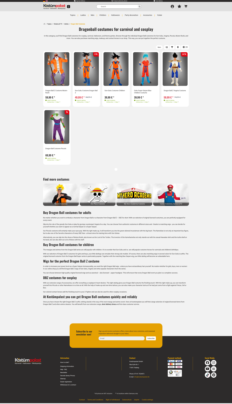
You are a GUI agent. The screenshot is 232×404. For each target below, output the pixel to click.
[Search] (140, 7)
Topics (49, 24)
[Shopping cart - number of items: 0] (186, 6)
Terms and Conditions (95, 400)
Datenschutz (126, 400)
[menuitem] (44, 1)
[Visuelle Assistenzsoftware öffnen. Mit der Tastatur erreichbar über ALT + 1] (67, 6)
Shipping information (67, 366)
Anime (66, 24)
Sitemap (63, 379)
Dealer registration (66, 382)
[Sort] (177, 47)
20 (186, 47)
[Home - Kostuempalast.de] (28, 361)
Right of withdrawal (113, 400)
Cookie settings (147, 400)
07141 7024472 (139, 374)
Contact (82, 400)
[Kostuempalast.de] (54, 6)
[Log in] (172, 6)
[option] (56, 69)
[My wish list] (179, 6)
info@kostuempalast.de (141, 377)
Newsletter (63, 372)
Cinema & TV (58, 24)
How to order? (64, 362)
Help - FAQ (63, 369)
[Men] (159, 47)
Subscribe (151, 338)
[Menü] (181, 371)
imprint (136, 400)
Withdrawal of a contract (68, 385)
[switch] (177, 375)
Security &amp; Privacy (67, 375)
